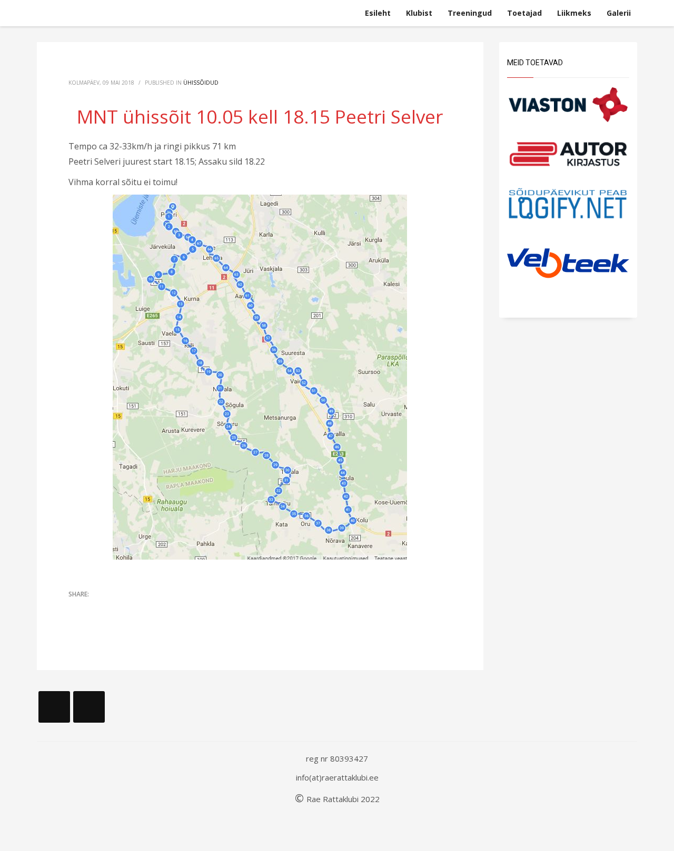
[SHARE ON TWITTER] (76, 609)
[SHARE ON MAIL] (150, 609)
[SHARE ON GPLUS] (113, 609)
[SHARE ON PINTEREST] (132, 609)
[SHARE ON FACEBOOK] (95, 609)
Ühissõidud (201, 82)
